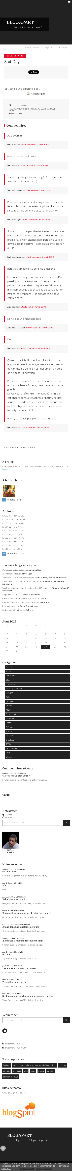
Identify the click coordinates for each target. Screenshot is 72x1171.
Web (8, 752)
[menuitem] (33, 47)
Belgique (50, 1071)
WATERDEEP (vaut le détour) (14, 1092)
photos (41, 1071)
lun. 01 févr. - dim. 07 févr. (13, 527)
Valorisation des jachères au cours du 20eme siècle (34, 1065)
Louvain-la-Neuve (10, 1076)
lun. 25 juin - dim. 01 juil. (13, 545)
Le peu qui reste (9, 595)
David (19, 190)
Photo (8, 722)
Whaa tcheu (11, 757)
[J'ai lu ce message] (68, 1163)
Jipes (18, 220)
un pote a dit (11, 748)
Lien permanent (20, 105)
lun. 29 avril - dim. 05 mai (13, 538)
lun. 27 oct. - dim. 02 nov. (13, 530)
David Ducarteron (29, 606)
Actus (8, 671)
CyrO (18, 428)
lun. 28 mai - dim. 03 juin (13, 549)
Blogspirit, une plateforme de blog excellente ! (26, 913)
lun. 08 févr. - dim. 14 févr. (13, 523)
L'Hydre (6, 574)
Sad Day (12, 61)
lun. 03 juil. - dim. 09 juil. (13, 516)
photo (32, 1071)
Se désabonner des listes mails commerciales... (27, 996)
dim (18, 145)
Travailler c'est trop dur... (15, 982)
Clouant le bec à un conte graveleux (19, 602)
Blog (8, 680)
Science (9, 731)
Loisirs (9, 705)
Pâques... (65, 47)
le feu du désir (9, 606)
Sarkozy (6, 1071)
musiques (17, 1071)
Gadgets (9, 692)
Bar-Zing (44, 602)
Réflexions (10, 727)
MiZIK (8, 710)
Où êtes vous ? (22, 776)
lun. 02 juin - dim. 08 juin (13, 534)
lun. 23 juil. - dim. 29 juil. (13, 541)
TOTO (8, 744)
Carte (6, 794)
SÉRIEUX (9, 735)
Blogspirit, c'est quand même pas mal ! (22, 941)
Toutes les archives (16, 553)
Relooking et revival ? (13, 899)
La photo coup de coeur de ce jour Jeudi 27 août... (25, 588)
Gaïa (8, 697)
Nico (18, 348)
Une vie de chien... (32, 47)
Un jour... (7, 954)
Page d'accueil (50, 47)
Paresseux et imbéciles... (14, 570)
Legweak (20, 257)
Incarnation (35, 570)
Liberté (29, 610)
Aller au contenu (9, 2)
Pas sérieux (10, 718)
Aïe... (4, 885)
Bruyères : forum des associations (18, 578)
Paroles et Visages (23, 574)
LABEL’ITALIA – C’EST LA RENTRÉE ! (20, 582)
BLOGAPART (20, 22)
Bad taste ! (10, 675)
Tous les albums (14, 499)
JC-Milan (20, 328)
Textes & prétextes (30, 595)
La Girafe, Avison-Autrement (52, 578)
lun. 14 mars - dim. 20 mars (14, 519)
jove (18, 307)
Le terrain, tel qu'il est (12, 610)
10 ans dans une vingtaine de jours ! (21, 927)
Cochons (6, 1065)
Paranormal (11, 714)
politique (62, 1065)
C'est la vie (10, 684)
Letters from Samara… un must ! (19, 968)
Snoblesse (10, 740)
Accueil (9, 667)
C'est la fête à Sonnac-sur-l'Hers (17, 598)
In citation (10, 701)
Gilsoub (6, 776)
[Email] (4, 1030)
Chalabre (41, 598)
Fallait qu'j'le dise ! (14, 688)
